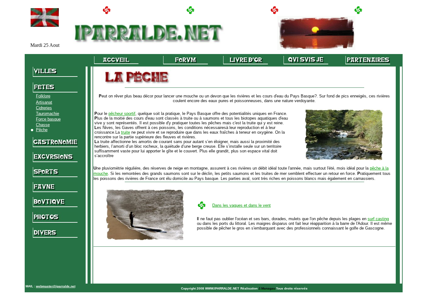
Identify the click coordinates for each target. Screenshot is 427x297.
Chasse (43, 124)
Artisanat (44, 102)
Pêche (42, 129)
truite (125, 132)
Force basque (48, 119)
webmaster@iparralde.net (55, 286)
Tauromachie (47, 113)
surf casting (378, 218)
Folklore (43, 96)
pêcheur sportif (121, 113)
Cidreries (44, 108)
